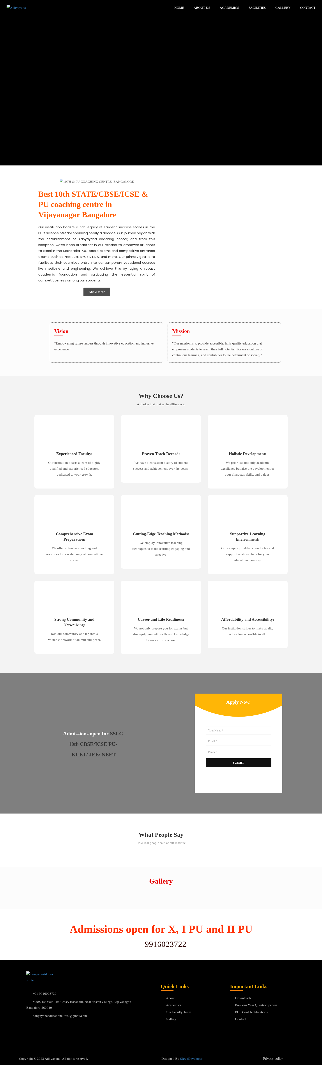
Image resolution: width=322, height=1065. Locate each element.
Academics (229, 7)
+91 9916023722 (45, 993)
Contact (307, 7)
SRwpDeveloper (191, 1058)
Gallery (282, 7)
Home (179, 7)
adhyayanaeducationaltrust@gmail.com (60, 1016)
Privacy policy (273, 1058)
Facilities (257, 7)
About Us (202, 7)
